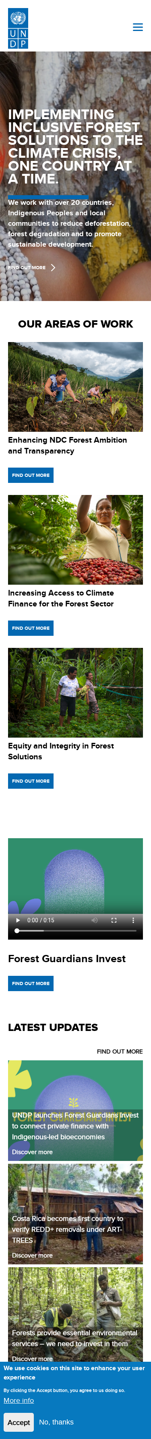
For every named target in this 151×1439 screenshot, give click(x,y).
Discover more (32, 1152)
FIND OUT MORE (120, 1051)
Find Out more (27, 267)
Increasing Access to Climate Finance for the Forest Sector (61, 598)
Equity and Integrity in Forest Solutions (61, 751)
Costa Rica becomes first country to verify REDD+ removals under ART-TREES (67, 1229)
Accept (19, 1422)
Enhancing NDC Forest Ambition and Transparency (67, 445)
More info (19, 1400)
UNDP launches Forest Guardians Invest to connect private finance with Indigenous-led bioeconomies (75, 1126)
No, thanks (56, 1422)
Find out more (31, 475)
